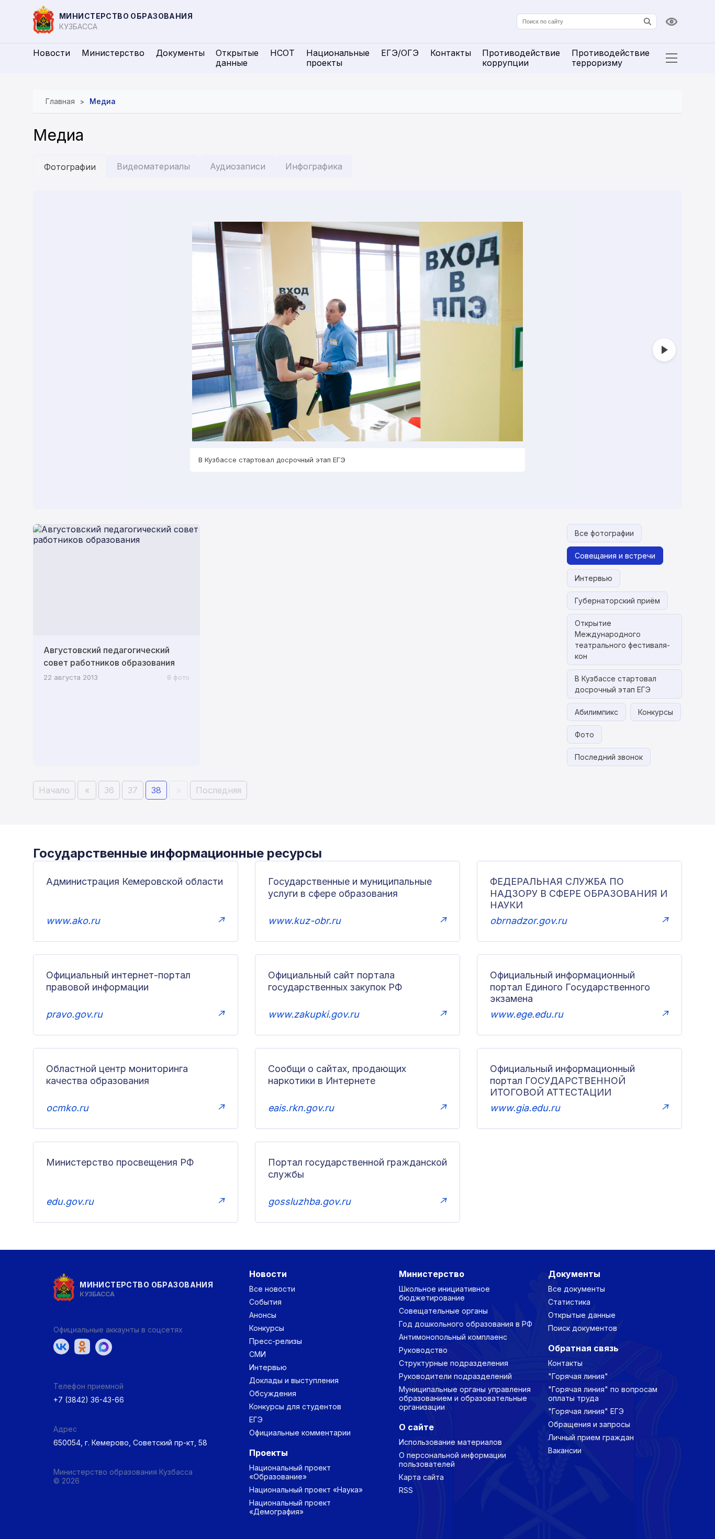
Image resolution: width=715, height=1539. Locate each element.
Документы (180, 53)
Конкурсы (655, 712)
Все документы (576, 1288)
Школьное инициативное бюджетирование (444, 1293)
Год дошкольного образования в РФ (465, 1323)
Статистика (569, 1301)
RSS (406, 1490)
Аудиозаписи (237, 166)
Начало (54, 790)
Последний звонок (609, 757)
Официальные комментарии (300, 1432)
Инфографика (313, 166)
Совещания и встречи (615, 555)
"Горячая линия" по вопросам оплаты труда (602, 1394)
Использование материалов (450, 1442)
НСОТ (282, 53)
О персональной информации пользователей (452, 1459)
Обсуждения (272, 1393)
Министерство (113, 53)
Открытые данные (237, 58)
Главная (60, 101)
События (265, 1301)
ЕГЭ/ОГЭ (400, 53)
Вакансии (565, 1450)
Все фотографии (604, 533)
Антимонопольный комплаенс (453, 1336)
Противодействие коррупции (521, 58)
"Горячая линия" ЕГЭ (586, 1411)
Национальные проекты (338, 58)
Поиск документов (582, 1328)
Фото (584, 734)
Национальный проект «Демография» (290, 1507)
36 (109, 790)
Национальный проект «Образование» (290, 1472)
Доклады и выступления (294, 1380)
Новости (51, 53)
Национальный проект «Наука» (306, 1489)
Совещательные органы (443, 1310)
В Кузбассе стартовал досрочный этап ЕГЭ (615, 684)
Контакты (450, 53)
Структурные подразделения (453, 1363)
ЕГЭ (256, 1419)
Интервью (593, 578)
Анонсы (262, 1314)
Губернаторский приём (617, 600)
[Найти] (647, 21)
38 (156, 790)
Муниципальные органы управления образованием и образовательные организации (465, 1398)
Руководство (423, 1350)
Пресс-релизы (275, 1341)
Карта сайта (421, 1477)
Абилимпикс (596, 712)
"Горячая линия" (578, 1376)
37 (133, 790)
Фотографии (70, 167)
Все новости (272, 1288)
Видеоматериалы (153, 166)
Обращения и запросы (589, 1424)
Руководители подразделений (455, 1376)
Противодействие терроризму (611, 58)
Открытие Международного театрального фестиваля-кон (622, 639)
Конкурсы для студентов (295, 1406)
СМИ (257, 1354)
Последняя (218, 790)
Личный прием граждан (591, 1437)
